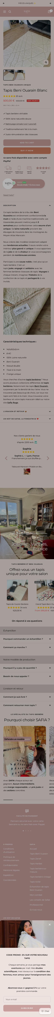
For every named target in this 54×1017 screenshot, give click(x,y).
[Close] (50, 925)
